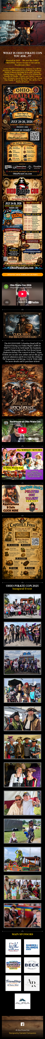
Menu (39, 16)
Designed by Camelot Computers (22, 1033)
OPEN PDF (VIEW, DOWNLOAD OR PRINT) (22, 274)
